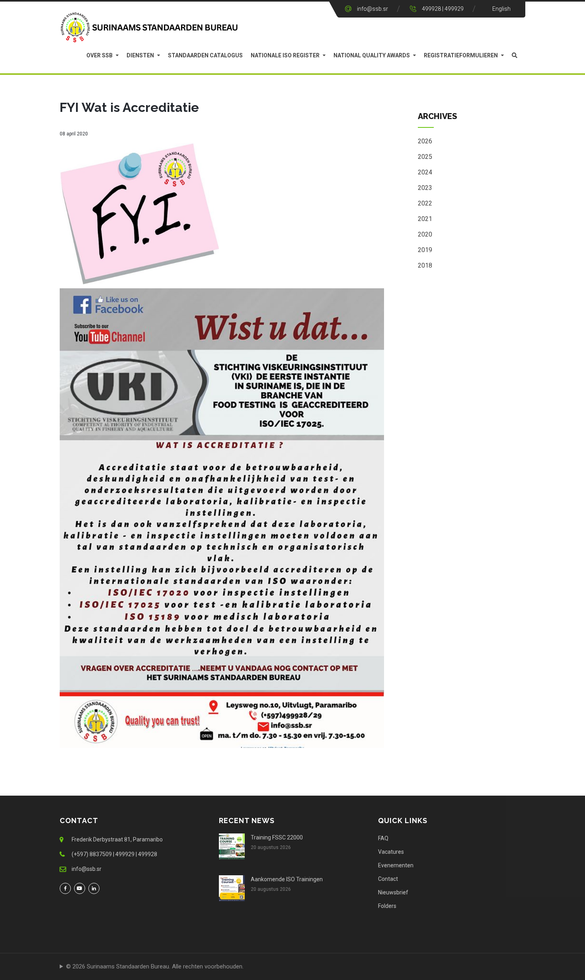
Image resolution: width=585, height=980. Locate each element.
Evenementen (395, 865)
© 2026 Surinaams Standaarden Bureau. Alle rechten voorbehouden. (155, 966)
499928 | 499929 (443, 9)
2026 (425, 141)
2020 (425, 234)
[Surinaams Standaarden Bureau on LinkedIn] (93, 888)
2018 (425, 265)
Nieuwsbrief (393, 892)
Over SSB (99, 55)
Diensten (140, 55)
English (501, 9)
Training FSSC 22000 (277, 837)
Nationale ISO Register (285, 55)
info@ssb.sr (372, 9)
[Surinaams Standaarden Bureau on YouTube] (79, 888)
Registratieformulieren (461, 55)
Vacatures (391, 852)
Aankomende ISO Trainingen (287, 879)
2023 (425, 188)
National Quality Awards (371, 55)
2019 (425, 250)
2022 (425, 203)
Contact (388, 879)
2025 (425, 156)
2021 (425, 219)
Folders (387, 906)
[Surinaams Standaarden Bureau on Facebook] (65, 888)
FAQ (383, 838)
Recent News (247, 820)
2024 (425, 172)
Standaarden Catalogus (205, 55)
